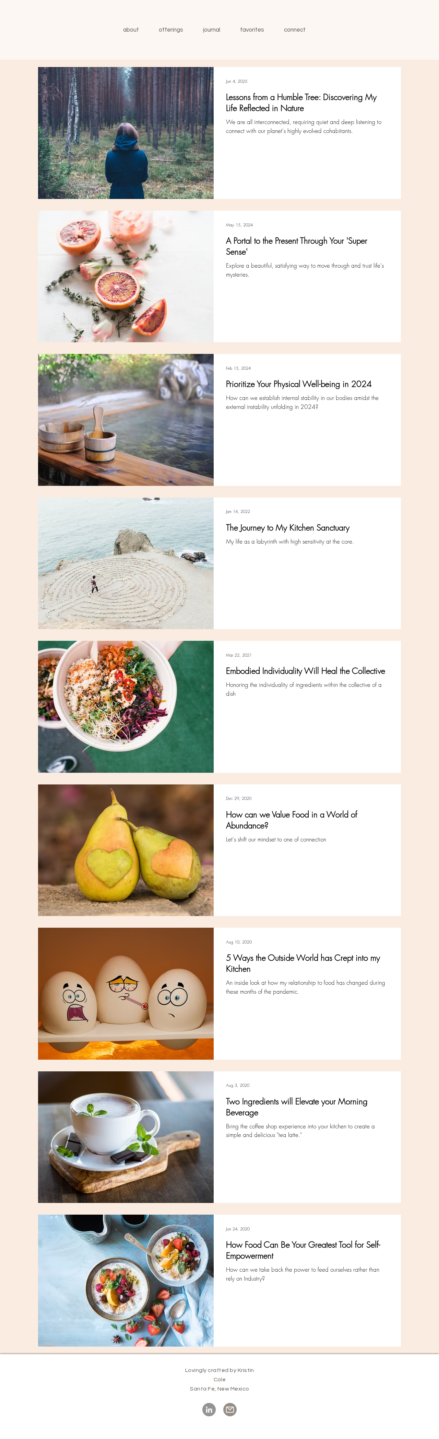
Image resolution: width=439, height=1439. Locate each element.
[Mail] (230, 1409)
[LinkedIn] (209, 1409)
